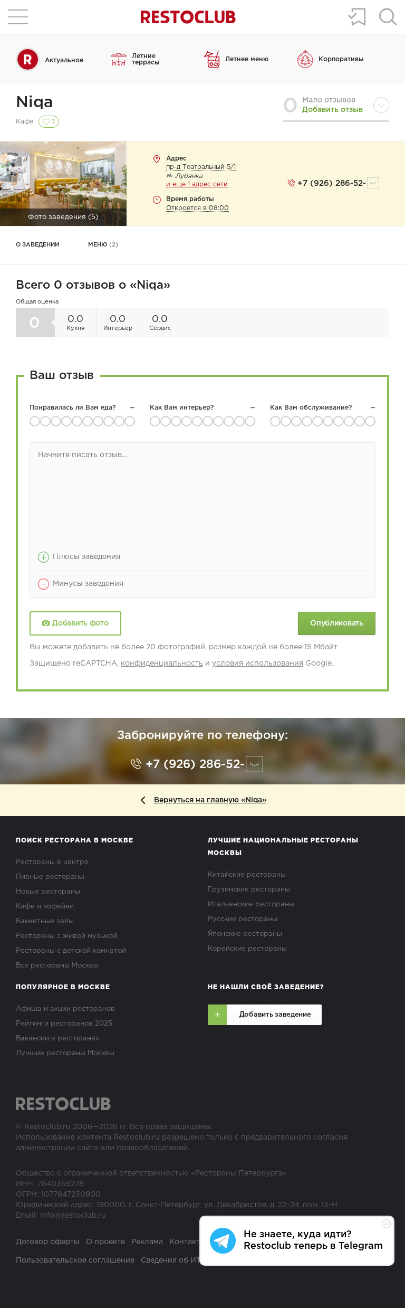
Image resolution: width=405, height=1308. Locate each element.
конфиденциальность (162, 663)
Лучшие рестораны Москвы (65, 1053)
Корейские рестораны (247, 949)
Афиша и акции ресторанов (65, 1009)
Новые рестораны (48, 892)
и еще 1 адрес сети (197, 184)
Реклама (147, 1242)
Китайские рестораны (247, 875)
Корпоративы (341, 59)
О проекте (105, 1242)
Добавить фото (80, 623)
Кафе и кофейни (45, 906)
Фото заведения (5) (63, 217)
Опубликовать (336, 623)
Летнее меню (246, 59)
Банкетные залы (45, 921)
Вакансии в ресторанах (57, 1038)
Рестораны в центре (52, 862)
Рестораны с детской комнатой (71, 951)
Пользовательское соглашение (75, 1260)
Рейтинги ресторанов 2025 (64, 1024)
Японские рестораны (245, 934)
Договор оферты (48, 1242)
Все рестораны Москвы (57, 966)
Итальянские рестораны (251, 904)
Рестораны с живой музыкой (67, 936)
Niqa (34, 103)
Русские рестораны (242, 919)
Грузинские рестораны (249, 890)
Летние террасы (146, 59)
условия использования (257, 663)
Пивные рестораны (50, 877)
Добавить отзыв (332, 110)
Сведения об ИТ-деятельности (198, 1260)
